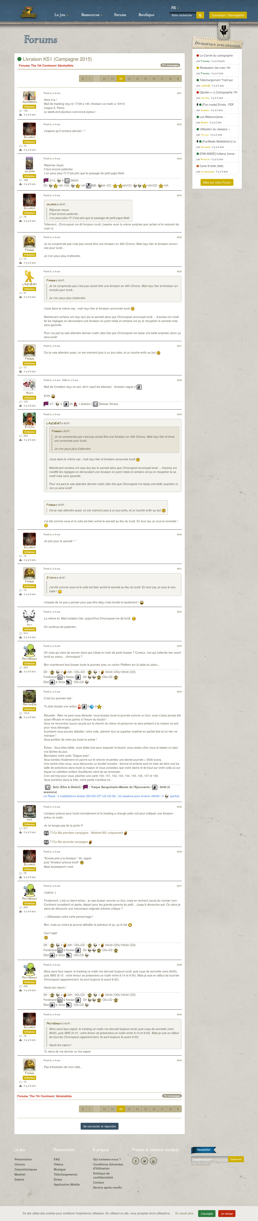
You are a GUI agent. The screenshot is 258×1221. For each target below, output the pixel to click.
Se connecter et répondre (99, 1126)
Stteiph (29, 427)
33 (129, 78)
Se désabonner (201, 1164)
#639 (179, 1014)
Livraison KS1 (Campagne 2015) (57, 58)
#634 (179, 691)
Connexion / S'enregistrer (228, 15)
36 (154, 78)
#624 (179, 195)
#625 (179, 237)
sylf (29, 624)
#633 (179, 645)
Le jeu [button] (60, 15)
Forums (120, 15)
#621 (179, 93)
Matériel (20, 1174)
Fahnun (29, 250)
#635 (179, 806)
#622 (179, 124)
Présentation (23, 1159)
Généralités (65, 65)
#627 (179, 345)
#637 (179, 885)
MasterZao (29, 704)
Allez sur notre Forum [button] (217, 182)
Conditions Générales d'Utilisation (108, 1166)
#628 (179, 380)
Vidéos (58, 1164)
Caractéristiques (26, 1169)
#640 (179, 1060)
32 (121, 78)
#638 (179, 964)
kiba (29, 819)
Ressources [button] (90, 15)
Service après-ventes (107, 1187)
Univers (20, 1164)
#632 (179, 611)
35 (145, 78)
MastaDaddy (29, 659)
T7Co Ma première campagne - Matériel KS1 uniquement (86, 833)
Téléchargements (65, 1174)
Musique (60, 1169)
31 (112, 78)
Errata (58, 1179)
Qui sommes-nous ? (107, 1159)
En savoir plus (184, 1213)
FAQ (57, 1159)
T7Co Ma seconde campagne (69, 842)
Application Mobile (67, 1184)
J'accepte (207, 1214)
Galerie (19, 1179)
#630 (179, 534)
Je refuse (227, 1214)
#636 (179, 851)
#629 (179, 414)
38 (170, 78)
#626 (179, 271)
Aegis (29, 393)
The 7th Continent (43, 65)
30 (104, 78)
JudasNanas (29, 102)
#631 (179, 568)
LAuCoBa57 (29, 284)
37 (162, 78)
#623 (179, 158)
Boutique (146, 15)
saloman (29, 171)
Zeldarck (29, 137)
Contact (98, 1182)
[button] (175, 8)
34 (137, 78)
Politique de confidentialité (103, 1175)
